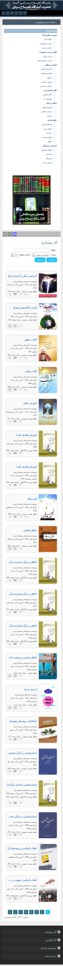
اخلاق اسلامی (30, 530)
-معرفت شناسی (46, 86)
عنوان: (53, 250)
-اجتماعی (48, 154)
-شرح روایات (47, 56)
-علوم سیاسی (47, 137)
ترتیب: (53, 255)
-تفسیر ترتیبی (47, 48)
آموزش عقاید (30, 403)
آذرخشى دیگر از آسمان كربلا (22, 276)
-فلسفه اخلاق (47, 107)
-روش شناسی (46, 82)
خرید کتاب (9, 294)
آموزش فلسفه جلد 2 (26, 466)
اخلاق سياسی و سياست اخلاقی (21, 657)
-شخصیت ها (47, 163)
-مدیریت (49, 133)
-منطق (49, 78)
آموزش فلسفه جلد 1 (26, 435)
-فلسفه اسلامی (46, 69)
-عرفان (49, 116)
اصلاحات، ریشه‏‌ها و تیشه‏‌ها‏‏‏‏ (23, 721)
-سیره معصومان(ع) (45, 60)
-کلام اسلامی (47, 95)
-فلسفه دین (48, 99)
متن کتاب (15, 294)
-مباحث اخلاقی (46, 112)
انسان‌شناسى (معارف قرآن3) (22, 784)
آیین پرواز (32, 498)
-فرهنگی (49, 158)
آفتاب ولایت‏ (31, 371)
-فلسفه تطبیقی (46, 73)
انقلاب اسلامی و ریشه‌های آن (22, 848)
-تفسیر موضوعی (46, 43)
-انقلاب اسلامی (46, 150)
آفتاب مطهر (31, 339)
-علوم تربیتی (47, 129)
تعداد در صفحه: (24, 255)
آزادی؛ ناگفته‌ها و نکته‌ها (25, 307)
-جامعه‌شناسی (46, 124)
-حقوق (49, 141)
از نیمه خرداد (30, 689)
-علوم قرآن (48, 39)
